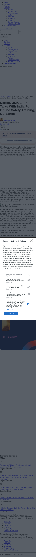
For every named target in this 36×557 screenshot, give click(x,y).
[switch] (28, 280)
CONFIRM (11, 313)
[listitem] (18, 275)
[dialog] (18, 278)
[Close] (32, 241)
